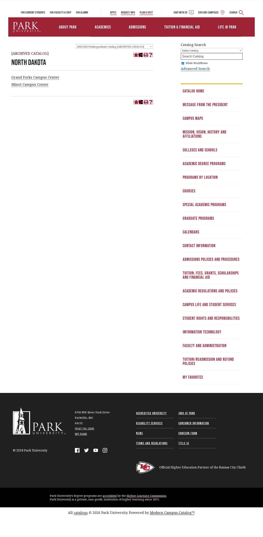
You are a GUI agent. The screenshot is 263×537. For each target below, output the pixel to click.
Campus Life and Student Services (209, 304)
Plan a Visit (146, 12)
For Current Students (33, 12)
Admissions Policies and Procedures (211, 259)
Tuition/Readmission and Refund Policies (208, 361)
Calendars (191, 232)
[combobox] (114, 46)
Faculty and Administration (204, 345)
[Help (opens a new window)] (150, 55)
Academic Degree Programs (204, 163)
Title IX (183, 443)
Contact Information (199, 245)
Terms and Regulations (152, 443)
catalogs (81, 512)
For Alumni (82, 12)
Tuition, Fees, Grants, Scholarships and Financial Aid (211, 275)
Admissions (137, 27)
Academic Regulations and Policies (210, 291)
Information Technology (202, 332)
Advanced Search (195, 68)
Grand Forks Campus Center (35, 77)
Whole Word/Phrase (197, 63)
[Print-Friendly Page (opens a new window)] (145, 55)
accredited (110, 496)
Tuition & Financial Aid (182, 27)
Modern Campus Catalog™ (172, 512)
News (139, 433)
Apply (113, 12)
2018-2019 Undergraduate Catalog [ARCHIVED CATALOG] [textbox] (110, 46)
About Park (68, 27)
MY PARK (81, 434)
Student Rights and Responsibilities (211, 318)
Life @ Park (227, 27)
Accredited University (151, 413)
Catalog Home (193, 91)
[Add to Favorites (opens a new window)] (135, 55)
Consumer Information (193, 423)
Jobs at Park (186, 413)
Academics (103, 27)
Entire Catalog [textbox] (190, 50)
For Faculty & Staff (60, 12)
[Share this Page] (140, 55)
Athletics (210, 21)
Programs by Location (200, 177)
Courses (189, 191)
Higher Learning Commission (146, 496)
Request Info (128, 12)
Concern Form (187, 433)
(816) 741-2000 (84, 428)
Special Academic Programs (204, 204)
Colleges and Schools (200, 150)
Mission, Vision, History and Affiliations (204, 134)
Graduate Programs (198, 218)
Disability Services (149, 423)
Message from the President (205, 104)
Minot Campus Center (30, 84)
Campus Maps (193, 118)
